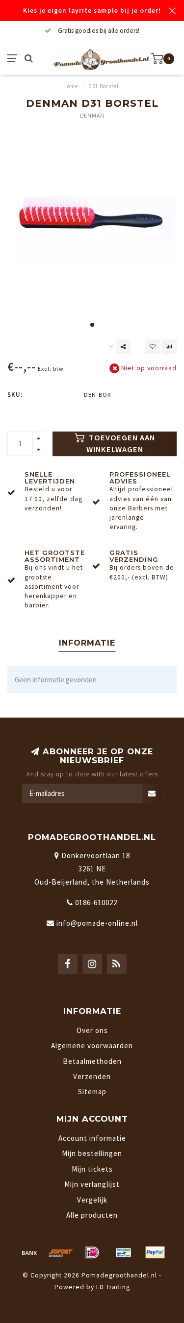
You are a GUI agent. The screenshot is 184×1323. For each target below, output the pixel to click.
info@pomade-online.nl (97, 923)
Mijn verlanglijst (92, 1184)
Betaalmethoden (92, 1061)
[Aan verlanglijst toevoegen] (152, 346)
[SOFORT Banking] (61, 1252)
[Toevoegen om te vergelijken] (169, 346)
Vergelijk (92, 1199)
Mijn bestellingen (92, 1153)
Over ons (92, 1030)
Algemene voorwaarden (92, 1045)
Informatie (87, 643)
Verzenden (92, 1076)
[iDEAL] (92, 1252)
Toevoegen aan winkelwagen (120, 444)
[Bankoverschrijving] (29, 1252)
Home (70, 86)
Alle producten (92, 1215)
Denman (92, 115)
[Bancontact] (123, 1252)
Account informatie (92, 1138)
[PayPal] (155, 1252)
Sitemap (92, 1091)
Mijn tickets (92, 1169)
